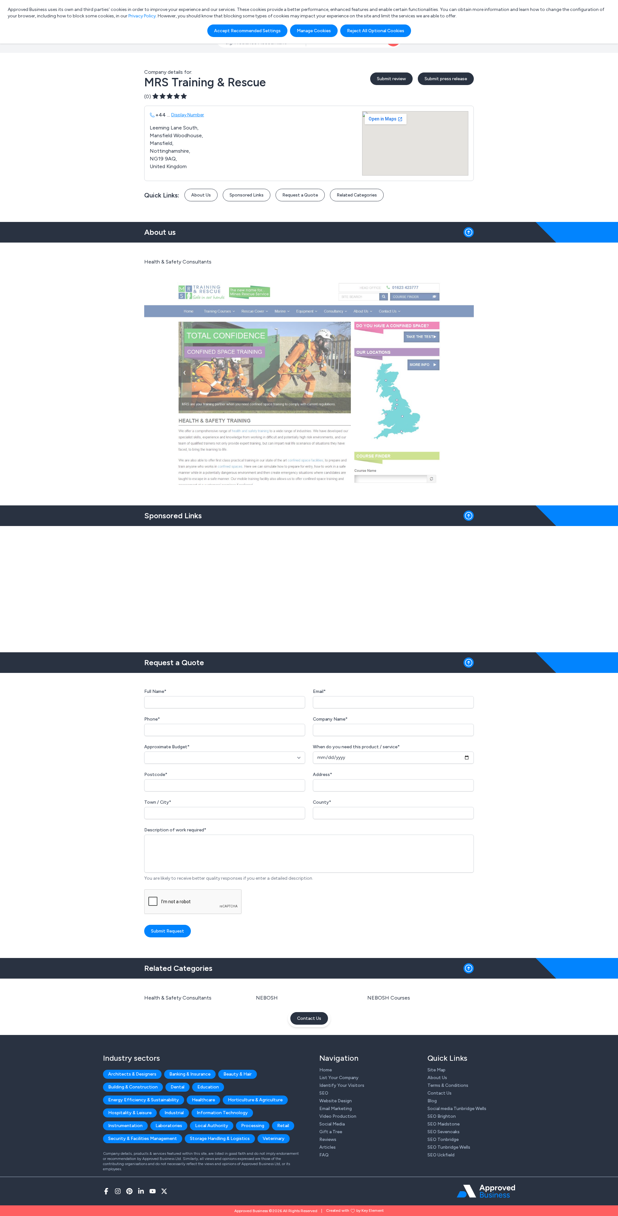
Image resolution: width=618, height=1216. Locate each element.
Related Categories (357, 195)
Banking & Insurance (190, 1074)
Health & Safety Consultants (177, 998)
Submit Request (167, 931)
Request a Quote (300, 195)
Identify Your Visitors (341, 1085)
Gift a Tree (330, 1132)
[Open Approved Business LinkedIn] (141, 1191)
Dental (177, 1087)
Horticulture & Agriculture (255, 1100)
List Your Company (339, 1077)
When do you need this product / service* (356, 747)
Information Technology (222, 1112)
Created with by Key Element (355, 1210)
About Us (201, 195)
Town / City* (157, 802)
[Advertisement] (309, 586)
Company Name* (330, 719)
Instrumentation (125, 1125)
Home (325, 1070)
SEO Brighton (441, 1116)
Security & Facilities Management (142, 1138)
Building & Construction (133, 1087)
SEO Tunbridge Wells (448, 1147)
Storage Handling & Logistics (220, 1138)
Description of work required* (175, 830)
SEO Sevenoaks (443, 1132)
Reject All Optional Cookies (375, 31)
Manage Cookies (314, 31)
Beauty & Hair (237, 1074)
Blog (432, 1101)
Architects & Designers (132, 1074)
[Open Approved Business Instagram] (118, 1191)
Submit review (391, 78)
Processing (252, 1125)
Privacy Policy (142, 16)
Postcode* (155, 774)
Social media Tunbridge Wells (456, 1108)
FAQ (324, 1155)
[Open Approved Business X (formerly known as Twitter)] (164, 1191)
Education (208, 1087)
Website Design (335, 1101)
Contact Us (309, 1018)
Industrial (174, 1112)
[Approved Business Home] (486, 1191)
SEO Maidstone (443, 1124)
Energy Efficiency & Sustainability (143, 1100)
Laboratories (168, 1125)
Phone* (152, 719)
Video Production (337, 1116)
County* (322, 802)
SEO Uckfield (440, 1155)
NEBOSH (267, 998)
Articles (327, 1147)
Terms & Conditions (447, 1085)
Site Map (436, 1070)
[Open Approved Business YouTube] (152, 1191)
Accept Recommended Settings (247, 31)
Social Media (332, 1124)
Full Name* (155, 691)
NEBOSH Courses (388, 998)
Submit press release (446, 78)
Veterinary (274, 1138)
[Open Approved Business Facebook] (106, 1191)
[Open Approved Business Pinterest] (129, 1191)
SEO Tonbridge (443, 1139)
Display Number (187, 115)
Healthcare (203, 1100)
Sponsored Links (246, 195)
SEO (323, 1093)
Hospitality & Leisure (130, 1112)
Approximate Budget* (167, 747)
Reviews (327, 1139)
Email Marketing (335, 1108)
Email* (319, 691)
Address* (322, 774)
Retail (283, 1125)
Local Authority (211, 1125)
